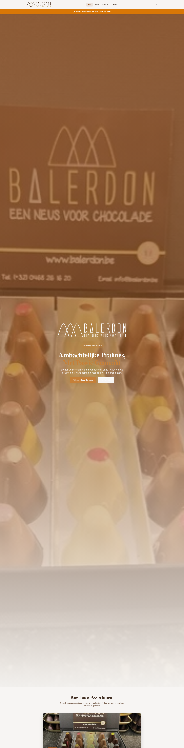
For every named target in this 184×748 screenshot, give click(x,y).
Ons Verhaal (106, 380)
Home (89, 4)
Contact (114, 4)
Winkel (97, 4)
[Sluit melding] (156, 11)
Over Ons (105, 4)
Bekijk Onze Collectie (84, 380)
